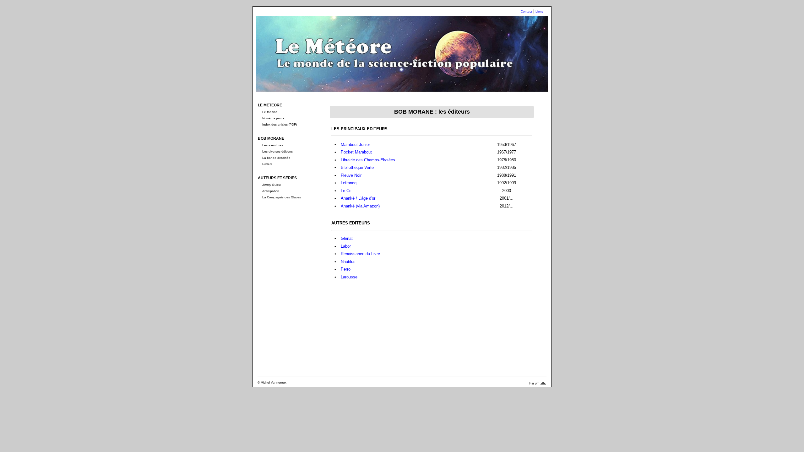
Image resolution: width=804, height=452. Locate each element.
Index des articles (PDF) (279, 124)
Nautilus (348, 261)
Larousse (349, 277)
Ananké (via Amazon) (360, 206)
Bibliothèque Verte (357, 167)
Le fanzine (270, 112)
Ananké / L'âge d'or (358, 198)
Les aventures (272, 145)
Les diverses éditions (277, 151)
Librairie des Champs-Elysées (368, 160)
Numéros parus (273, 118)
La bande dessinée (276, 157)
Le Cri (346, 190)
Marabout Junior (355, 144)
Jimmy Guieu (271, 184)
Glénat (347, 238)
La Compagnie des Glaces (281, 197)
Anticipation (270, 191)
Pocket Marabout (356, 152)
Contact (526, 11)
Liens (539, 11)
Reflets (267, 164)
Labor (346, 246)
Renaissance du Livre (360, 253)
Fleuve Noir (351, 175)
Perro (345, 269)
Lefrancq (348, 182)
